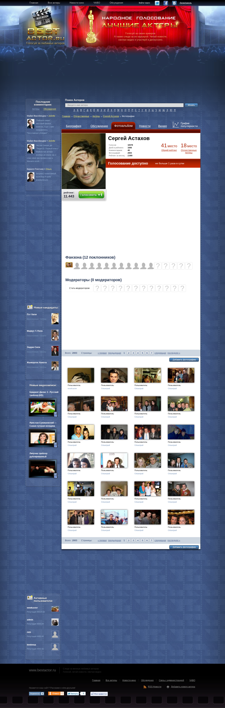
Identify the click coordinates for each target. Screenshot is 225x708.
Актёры (96, 116)
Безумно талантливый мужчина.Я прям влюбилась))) (46, 176)
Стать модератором (79, 288)
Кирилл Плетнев (35, 169)
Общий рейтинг (169, 150)
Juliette (51, 116)
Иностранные (32, 319)
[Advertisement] (112, 74)
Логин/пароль (186, 3)
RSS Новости (154, 686)
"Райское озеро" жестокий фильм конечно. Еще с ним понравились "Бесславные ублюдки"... (40, 126)
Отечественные (81, 116)
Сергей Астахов (111, 116)
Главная (66, 116)
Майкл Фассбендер (36, 116)
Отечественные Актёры (189, 151)
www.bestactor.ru (42, 670)
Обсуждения (50, 109)
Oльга (49, 169)
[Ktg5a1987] (69, 266)
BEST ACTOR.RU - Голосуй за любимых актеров (45, 36)
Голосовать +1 (91, 195)
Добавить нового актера (183, 686)
